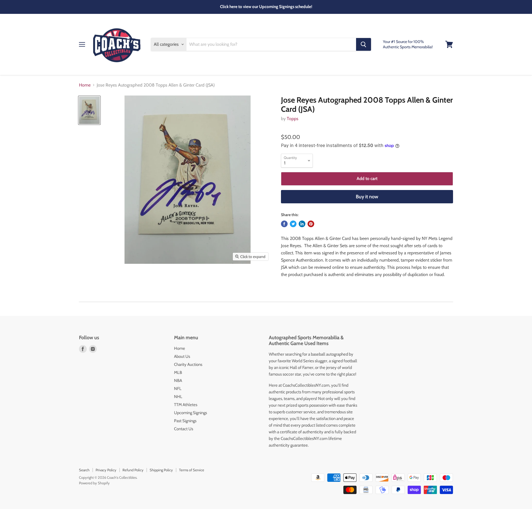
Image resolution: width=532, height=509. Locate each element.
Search (84, 470)
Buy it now (367, 197)
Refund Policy (133, 470)
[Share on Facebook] (284, 224)
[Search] (363, 44)
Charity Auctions (188, 364)
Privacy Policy (106, 470)
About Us (182, 356)
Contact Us (183, 428)
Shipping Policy (161, 470)
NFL (177, 388)
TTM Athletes (185, 404)
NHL (178, 396)
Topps (292, 118)
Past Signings (185, 420)
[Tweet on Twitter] (293, 224)
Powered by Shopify (94, 483)
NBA (178, 380)
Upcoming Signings (190, 412)
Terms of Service (191, 470)
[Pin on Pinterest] (311, 224)
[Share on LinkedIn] (302, 224)
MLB (178, 372)
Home (85, 85)
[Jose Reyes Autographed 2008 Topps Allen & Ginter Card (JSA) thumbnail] (89, 110)
